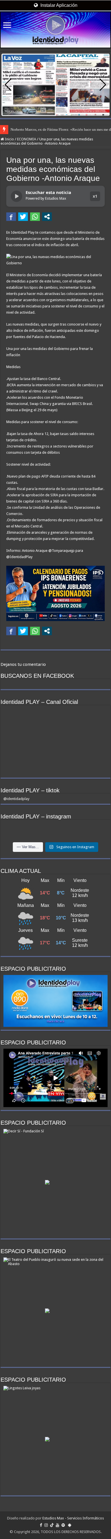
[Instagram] (46, 1525)
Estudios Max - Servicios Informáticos (73, 1518)
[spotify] (63, 1525)
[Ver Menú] (7, 25)
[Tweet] (23, 216)
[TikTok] (52, 1525)
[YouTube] (57, 1525)
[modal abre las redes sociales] (47, 216)
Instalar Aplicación (58, 5)
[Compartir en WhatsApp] (35, 216)
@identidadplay (16, 799)
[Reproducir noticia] (16, 196)
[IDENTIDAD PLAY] (55, 30)
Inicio (9, 139)
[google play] (69, 1525)
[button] (103, 85)
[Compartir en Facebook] (11, 216)
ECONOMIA (26, 139)
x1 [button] (95, 196)
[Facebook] (41, 1525)
